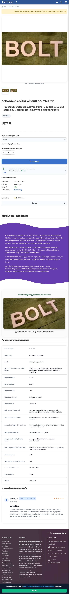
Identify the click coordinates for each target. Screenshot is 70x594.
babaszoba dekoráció (26, 558)
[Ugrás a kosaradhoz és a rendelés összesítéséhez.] (61, 2)
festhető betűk (35, 545)
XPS (40, 547)
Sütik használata (8, 565)
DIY (27, 544)
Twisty (38, 565)
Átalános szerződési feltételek (5, 553)
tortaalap (22, 577)
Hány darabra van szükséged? (12, 148)
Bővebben (6, 116)
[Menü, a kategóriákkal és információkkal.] (65, 2)
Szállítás (5, 546)
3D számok (25, 567)
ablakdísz (28, 577)
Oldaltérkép (6, 582)
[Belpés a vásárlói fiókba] (57, 2)
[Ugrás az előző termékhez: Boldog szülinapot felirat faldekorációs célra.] (4, 203)
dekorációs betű (30, 565)
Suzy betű (35, 561)
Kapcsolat (5, 541)
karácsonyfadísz (24, 572)
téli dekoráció (34, 572)
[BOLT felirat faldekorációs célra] (5, 90)
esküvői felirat (36, 556)
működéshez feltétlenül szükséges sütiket (39, 586)
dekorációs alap (24, 570)
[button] (2, 7)
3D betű (22, 544)
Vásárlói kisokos (7, 549)
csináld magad (32, 551)
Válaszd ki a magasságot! (10, 136)
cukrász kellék (37, 574)
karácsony (29, 554)
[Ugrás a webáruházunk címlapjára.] (7, 2)
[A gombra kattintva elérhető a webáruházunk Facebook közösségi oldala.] (48, 532)
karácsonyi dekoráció (26, 574)
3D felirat (28, 549)
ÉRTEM (35, 591)
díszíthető (22, 565)
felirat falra (37, 542)
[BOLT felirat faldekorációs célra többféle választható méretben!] (13, 90)
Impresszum (6, 544)
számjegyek (30, 563)
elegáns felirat (27, 556)
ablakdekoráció (37, 549)
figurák (31, 570)
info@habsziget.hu (54, 563)
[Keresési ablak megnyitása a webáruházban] (16, 2)
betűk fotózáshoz (32, 547)
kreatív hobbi (23, 551)
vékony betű (36, 554)
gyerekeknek (33, 567)
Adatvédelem (7, 563)
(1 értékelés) (22, 198)
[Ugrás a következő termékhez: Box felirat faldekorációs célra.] (65, 203)
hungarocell (23, 563)
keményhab (25, 541)
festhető (22, 549)
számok (37, 563)
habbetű (22, 547)
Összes (34, 203)
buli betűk (29, 561)
